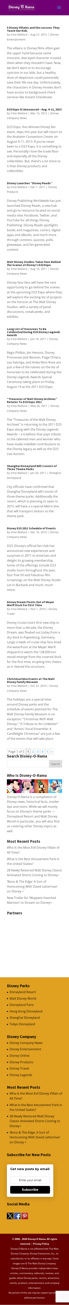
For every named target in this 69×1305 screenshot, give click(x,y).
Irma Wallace (19, 34)
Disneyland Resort (23, 992)
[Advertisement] (35, 941)
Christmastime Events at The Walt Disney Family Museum (31, 680)
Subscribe (30, 1189)
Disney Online (20, 1056)
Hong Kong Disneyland (26, 1011)
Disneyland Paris (22, 1005)
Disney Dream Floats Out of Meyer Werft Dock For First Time (30, 603)
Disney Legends (21, 1075)
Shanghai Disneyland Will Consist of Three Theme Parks (32, 467)
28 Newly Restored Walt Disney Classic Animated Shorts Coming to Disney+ (35, 1121)
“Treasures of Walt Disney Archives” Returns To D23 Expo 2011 (32, 400)
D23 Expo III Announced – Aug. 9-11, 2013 (34, 109)
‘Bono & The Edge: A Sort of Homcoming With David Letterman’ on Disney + (32, 886)
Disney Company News (26, 1043)
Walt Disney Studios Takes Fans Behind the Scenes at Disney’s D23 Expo (34, 263)
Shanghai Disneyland (25, 1017)
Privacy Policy (41, 1243)
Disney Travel (19, 1068)
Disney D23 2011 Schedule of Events (31, 528)
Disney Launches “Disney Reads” (29, 183)
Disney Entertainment (25, 1049)
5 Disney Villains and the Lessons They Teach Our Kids (33, 29)
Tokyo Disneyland (22, 1024)
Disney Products (21, 1062)
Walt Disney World (23, 998)
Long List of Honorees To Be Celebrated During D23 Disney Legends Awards (33, 332)
